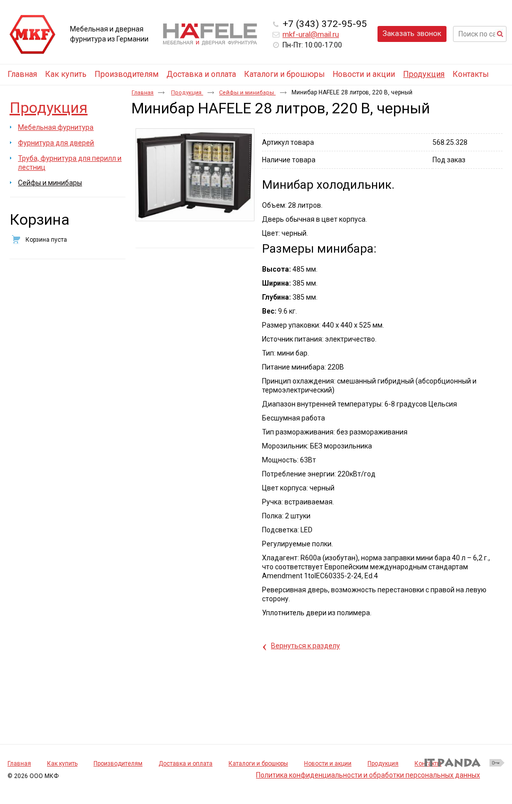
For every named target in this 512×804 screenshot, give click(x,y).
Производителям (118, 763)
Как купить (62, 763)
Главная (143, 92)
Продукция (423, 74)
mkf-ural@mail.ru (310, 34)
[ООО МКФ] (33, 35)
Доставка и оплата (185, 763)
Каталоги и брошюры (258, 763)
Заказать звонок (412, 33)
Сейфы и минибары (247, 92)
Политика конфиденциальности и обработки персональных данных (368, 775)
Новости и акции (328, 763)
